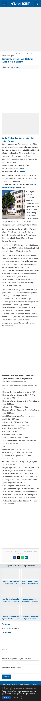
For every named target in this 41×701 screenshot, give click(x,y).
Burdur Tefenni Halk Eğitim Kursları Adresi (10, 618)
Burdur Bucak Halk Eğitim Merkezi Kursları (30, 619)
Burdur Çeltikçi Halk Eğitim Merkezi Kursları (11, 583)
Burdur (12, 54)
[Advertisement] (20, 29)
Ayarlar (16, 697)
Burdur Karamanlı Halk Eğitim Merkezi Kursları (30, 601)
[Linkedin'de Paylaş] (26, 557)
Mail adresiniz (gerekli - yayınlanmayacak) (16, 658)
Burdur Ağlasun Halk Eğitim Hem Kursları (30, 582)
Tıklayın (22, 171)
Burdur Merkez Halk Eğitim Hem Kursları (11, 600)
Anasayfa (5, 54)
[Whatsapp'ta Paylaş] (22, 557)
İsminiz (4, 650)
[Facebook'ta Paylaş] (14, 557)
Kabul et (6, 697)
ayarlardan (20, 694)
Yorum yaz (17, 67)
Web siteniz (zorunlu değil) (11, 667)
